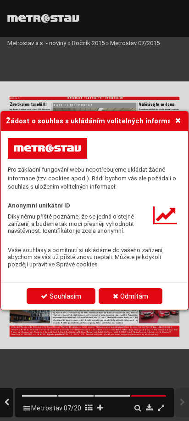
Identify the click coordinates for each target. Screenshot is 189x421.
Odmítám (133, 296)
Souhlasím (64, 296)
